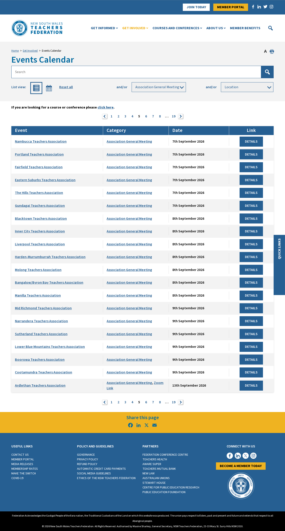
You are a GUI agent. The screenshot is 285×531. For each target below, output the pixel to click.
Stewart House (154, 483)
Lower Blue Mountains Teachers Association (50, 346)
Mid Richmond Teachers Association (43, 308)
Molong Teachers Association (38, 269)
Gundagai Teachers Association (40, 205)
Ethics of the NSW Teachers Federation (106, 478)
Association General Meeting (129, 141)
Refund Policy (87, 464)
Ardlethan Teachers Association (40, 385)
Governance (86, 455)
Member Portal (230, 7)
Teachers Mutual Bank (159, 469)
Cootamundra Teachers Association (43, 372)
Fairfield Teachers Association (39, 167)
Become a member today (241, 465)
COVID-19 (17, 478)
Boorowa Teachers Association (40, 359)
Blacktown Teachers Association (41, 218)
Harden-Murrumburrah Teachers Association (50, 256)
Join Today (196, 7)
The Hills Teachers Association (39, 192)
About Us (214, 28)
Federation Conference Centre (165, 455)
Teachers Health (154, 459)
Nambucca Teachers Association (41, 141)
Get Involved (133, 28)
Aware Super (151, 464)
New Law (148, 473)
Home (15, 51)
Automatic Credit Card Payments (101, 469)
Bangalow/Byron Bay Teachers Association (49, 282)
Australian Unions (156, 478)
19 (173, 116)
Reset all (66, 87)
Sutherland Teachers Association (41, 334)
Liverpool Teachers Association (40, 244)
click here (106, 107)
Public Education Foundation (163, 492)
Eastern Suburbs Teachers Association (45, 180)
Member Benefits (245, 28)
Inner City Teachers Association (40, 231)
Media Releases (22, 464)
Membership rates (24, 469)
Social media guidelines (94, 473)
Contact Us (20, 455)
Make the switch (23, 473)
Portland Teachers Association (39, 154)
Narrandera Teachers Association (41, 321)
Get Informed (103, 28)
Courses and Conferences (176, 28)
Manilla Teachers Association (38, 295)
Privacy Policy (87, 459)
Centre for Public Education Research (170, 487)
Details (251, 141)
